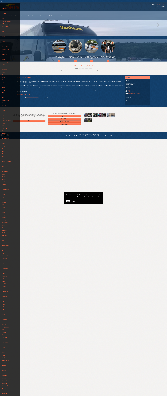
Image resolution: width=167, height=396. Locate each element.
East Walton (4, 105)
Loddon (3, 194)
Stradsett (3, 322)
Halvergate (4, 146)
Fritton (3, 125)
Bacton (3, 18)
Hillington (4, 158)
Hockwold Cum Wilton (6, 161)
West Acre (4, 370)
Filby (3, 115)
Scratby (3, 281)
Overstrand (4, 250)
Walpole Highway (5, 362)
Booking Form (71, 15)
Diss (3, 92)
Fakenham (4, 110)
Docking (3, 97)
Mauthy (3, 215)
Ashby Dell (4, 8)
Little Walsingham (5, 192)
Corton (3, 82)
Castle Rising (4, 69)
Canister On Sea (5, 67)
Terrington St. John (5, 327)
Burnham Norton (5, 59)
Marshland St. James (6, 209)
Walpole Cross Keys (5, 360)
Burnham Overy (5, 62)
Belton (3, 31)
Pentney (3, 253)
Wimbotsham (4, 383)
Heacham (3, 148)
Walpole (3, 357)
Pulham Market (5, 255)
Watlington (4, 365)
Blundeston (4, 39)
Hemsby (3, 151)
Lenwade (3, 187)
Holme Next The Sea (6, 164)
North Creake (4, 230)
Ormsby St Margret (5, 245)
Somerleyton (4, 296)
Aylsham (3, 16)
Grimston (3, 143)
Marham (3, 204)
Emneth (3, 107)
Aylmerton (4, 13)
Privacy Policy (80, 196)
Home (64, 135)
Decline (73, 201)
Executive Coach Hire (30, 15)
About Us (57, 15)
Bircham (3, 34)
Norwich (3, 240)
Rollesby (3, 263)
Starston (3, 311)
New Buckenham (5, 222)
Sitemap (112, 135)
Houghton (4, 176)
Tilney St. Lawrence (6, 345)
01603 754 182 (161, 6)
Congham (3, 79)
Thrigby (3, 339)
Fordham (3, 123)
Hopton (3, 169)
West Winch (4, 378)
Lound (3, 199)
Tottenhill (4, 350)
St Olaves (3, 306)
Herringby (4, 153)
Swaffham (4, 324)
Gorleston (4, 133)
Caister (3, 64)
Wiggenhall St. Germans (6, 380)
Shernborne (4, 288)
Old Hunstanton (5, 243)
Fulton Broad (4, 128)
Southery (3, 301)
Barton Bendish (5, 26)
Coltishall (3, 77)
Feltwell (3, 113)
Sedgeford (4, 283)
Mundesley (4, 220)
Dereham (3, 87)
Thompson (4, 332)
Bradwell (3, 41)
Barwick (3, 28)
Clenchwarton (4, 74)
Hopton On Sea (5, 171)
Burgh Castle (4, 51)
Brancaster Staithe (5, 46)
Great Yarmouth (5, 141)
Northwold (4, 238)
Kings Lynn (4, 184)
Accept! (68, 201)
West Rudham (4, 373)
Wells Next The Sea (5, 368)
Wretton (3, 390)
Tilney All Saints (5, 342)
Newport (3, 225)
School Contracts (40, 15)
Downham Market (5, 100)
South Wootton (5, 299)
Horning (3, 174)
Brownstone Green (5, 49)
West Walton (4, 375)
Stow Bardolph (5, 319)
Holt (3, 166)
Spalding (3, 304)
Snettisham (4, 294)
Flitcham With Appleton (6, 120)
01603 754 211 (160, 4)
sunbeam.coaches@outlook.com (134, 93)
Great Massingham (5, 138)
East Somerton (4, 102)
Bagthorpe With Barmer (6, 21)
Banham (3, 23)
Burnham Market (5, 56)
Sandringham (4, 276)
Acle (3, 5)
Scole (3, 278)
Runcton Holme (5, 268)
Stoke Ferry (4, 314)
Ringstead (4, 260)
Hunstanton (4, 179)
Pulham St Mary (5, 258)
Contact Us (78, 15)
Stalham (3, 309)
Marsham (3, 207)
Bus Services (67, 135)
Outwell (3, 248)
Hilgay (3, 156)
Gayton (3, 130)
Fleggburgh (4, 118)
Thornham (4, 334)
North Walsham (5, 232)
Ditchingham (4, 95)
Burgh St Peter (4, 54)
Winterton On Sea (5, 385)
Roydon (3, 266)
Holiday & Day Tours (72, 135)
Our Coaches (63, 15)
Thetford (3, 329)
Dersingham (4, 90)
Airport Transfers (49, 15)
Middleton (4, 217)
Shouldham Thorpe (5, 291)
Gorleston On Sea (5, 136)
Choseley (3, 72)
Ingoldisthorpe (4, 181)
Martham (3, 212)
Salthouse (3, 273)
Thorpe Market (5, 337)
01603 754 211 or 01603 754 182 (32, 97)
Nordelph (3, 227)
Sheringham (4, 286)
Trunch (3, 352)
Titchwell (3, 347)
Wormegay (4, 388)
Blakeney (3, 36)
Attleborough (4, 11)
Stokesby (3, 317)
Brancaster (4, 44)
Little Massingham (5, 189)
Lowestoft (4, 202)
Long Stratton (4, 197)
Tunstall (3, 355)
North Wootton (5, 235)
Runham (3, 271)
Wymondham (4, 393)
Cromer (3, 85)
